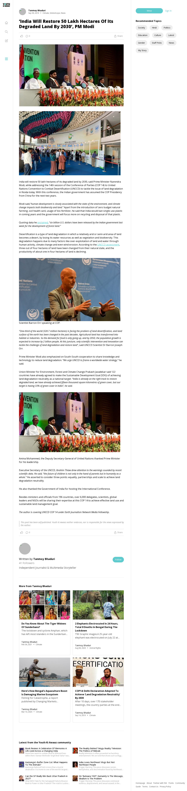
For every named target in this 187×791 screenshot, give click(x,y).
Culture (157, 35)
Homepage (141, 783)
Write (149, 10)
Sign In (168, 10)
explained (42, 222)
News (171, 42)
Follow (118, 559)
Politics (167, 27)
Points (171, 783)
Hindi (154, 27)
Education (142, 35)
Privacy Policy (165, 786)
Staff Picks (157, 42)
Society (141, 27)
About (149, 783)
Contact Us (154, 786)
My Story (142, 50)
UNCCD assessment (108, 244)
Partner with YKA (160, 783)
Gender (141, 42)
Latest (171, 35)
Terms (145, 786)
